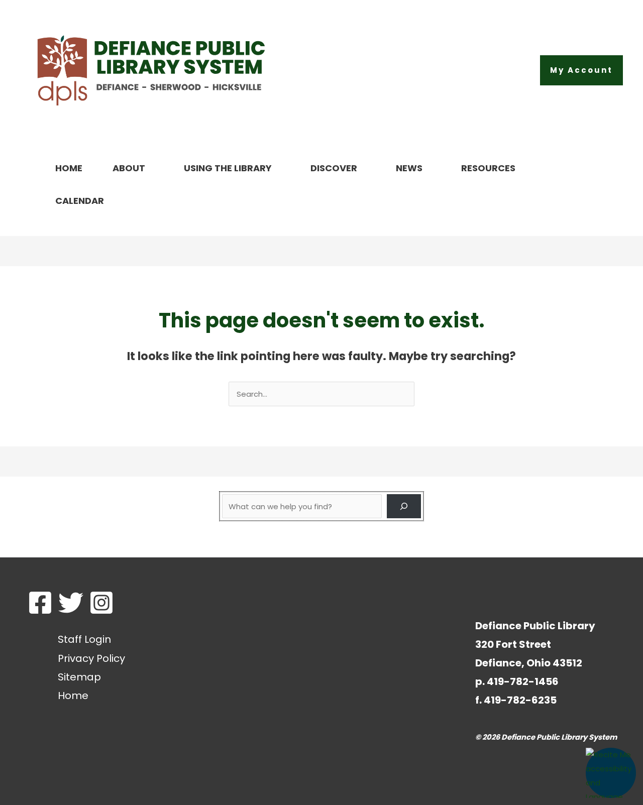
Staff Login (84, 639)
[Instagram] (101, 602)
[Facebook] (40, 602)
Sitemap (79, 677)
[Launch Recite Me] (611, 773)
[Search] (404, 506)
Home (73, 695)
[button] (581, 70)
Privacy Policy (91, 658)
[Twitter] (70, 602)
